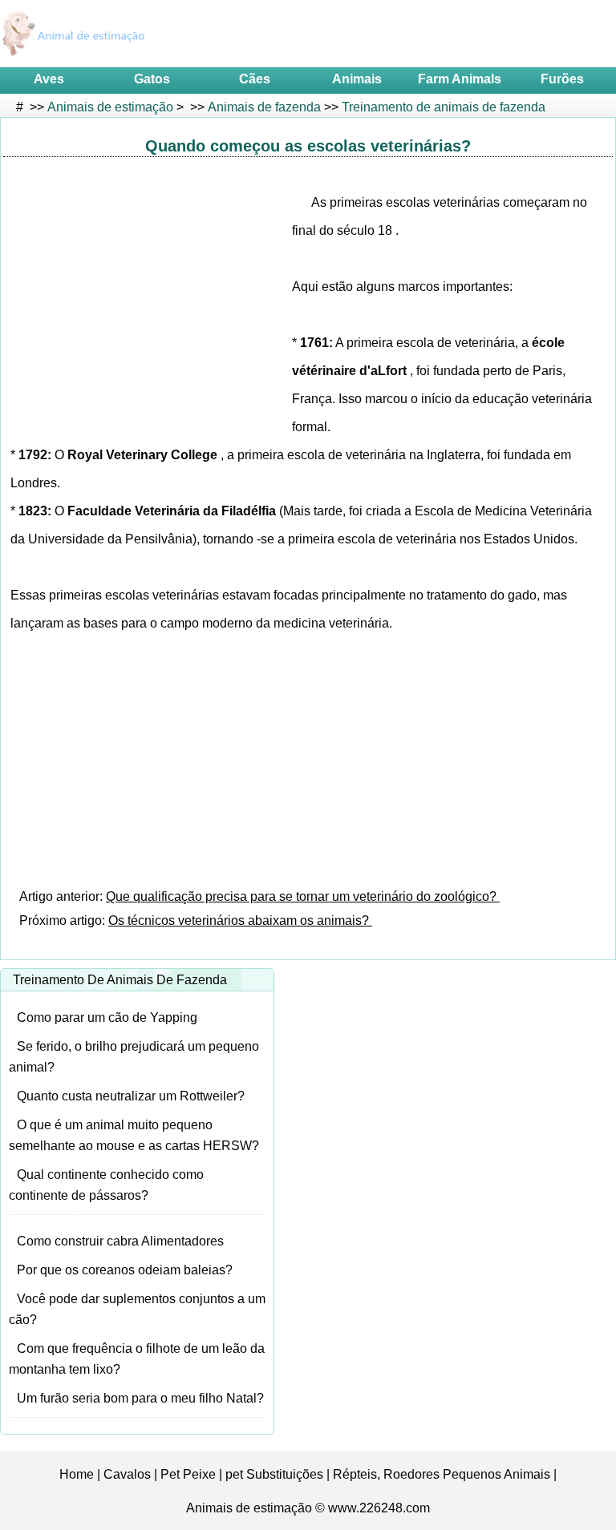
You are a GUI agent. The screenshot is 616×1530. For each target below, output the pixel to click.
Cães (254, 79)
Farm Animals (459, 79)
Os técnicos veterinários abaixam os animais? (240, 920)
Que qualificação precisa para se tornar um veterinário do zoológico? (303, 896)
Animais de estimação (110, 107)
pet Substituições (274, 1474)
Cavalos (127, 1474)
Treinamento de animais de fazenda (443, 107)
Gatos (152, 79)
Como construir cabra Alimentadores (120, 1241)
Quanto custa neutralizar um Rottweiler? (131, 1096)
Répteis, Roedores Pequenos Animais (441, 1474)
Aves (49, 79)
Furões (562, 79)
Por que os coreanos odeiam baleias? (125, 1270)
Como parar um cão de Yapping (107, 1017)
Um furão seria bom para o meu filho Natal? (140, 1398)
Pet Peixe (188, 1474)
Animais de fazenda (264, 107)
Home (76, 1474)
